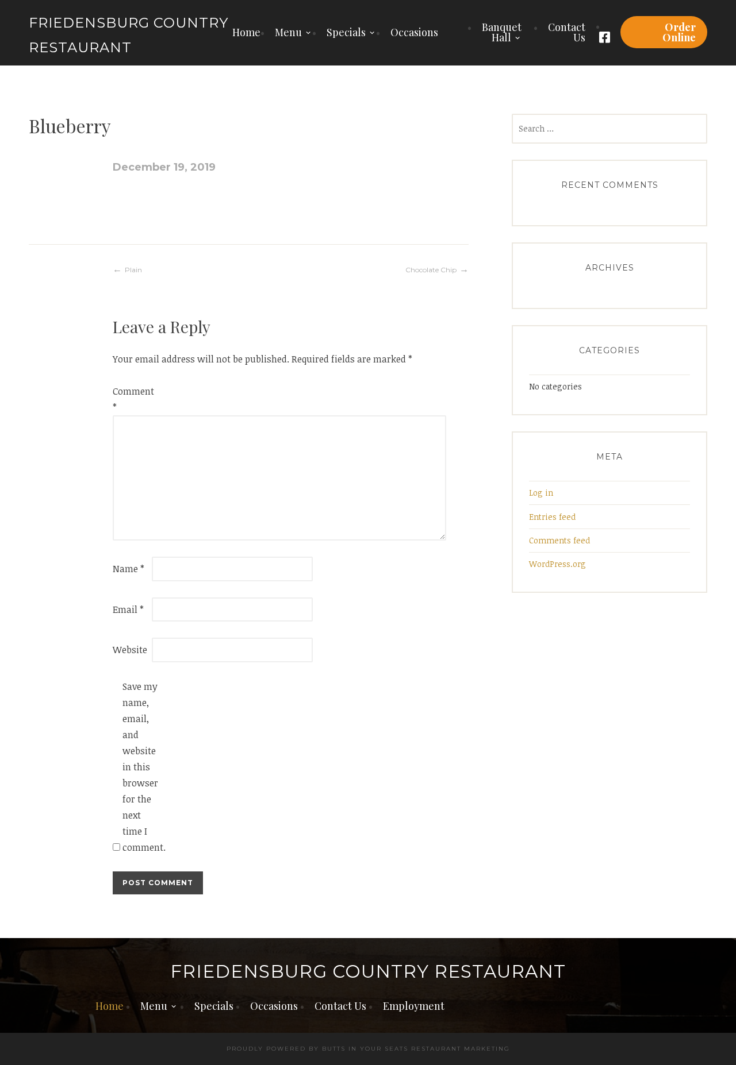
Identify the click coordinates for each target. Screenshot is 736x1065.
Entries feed (552, 516)
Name (128, 568)
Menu (288, 32)
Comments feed (559, 540)
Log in (541, 492)
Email (128, 609)
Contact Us (566, 32)
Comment (131, 399)
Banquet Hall (502, 32)
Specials (346, 32)
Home (246, 32)
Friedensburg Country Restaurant (368, 971)
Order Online (679, 32)
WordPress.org (557, 563)
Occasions (414, 32)
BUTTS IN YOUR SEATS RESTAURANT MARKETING (416, 1048)
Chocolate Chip (431, 269)
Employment (413, 1006)
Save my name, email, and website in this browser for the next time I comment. (140, 767)
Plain (133, 269)
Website (130, 649)
